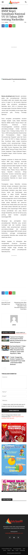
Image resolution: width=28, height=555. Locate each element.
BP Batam (10, 8)
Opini (24, 548)
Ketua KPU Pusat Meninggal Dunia (6, 303)
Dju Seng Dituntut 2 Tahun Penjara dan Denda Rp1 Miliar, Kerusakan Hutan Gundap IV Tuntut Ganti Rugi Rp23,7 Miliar (17, 349)
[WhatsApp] (13, 25)
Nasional (15, 8)
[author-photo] (14, 322)
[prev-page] (3, 368)
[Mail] (14, 537)
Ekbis (13, 550)
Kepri (8, 6)
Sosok (17, 550)
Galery (8, 550)
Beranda (3, 6)
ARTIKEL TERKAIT (8, 332)
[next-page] (5, 368)
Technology (22, 550)
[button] (2, 2)
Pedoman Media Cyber (7, 548)
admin (6, 22)
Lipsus (4, 550)
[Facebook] (3, 25)
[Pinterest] (10, 25)
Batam (12, 6)
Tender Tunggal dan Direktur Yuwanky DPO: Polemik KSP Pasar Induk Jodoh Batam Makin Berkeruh (17, 360)
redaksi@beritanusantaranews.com (14, 533)
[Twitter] (6, 25)
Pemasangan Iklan (17, 548)
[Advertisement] (14, 62)
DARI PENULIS (20, 332)
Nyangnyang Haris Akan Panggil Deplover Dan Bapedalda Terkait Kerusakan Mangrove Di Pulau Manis (20, 306)
